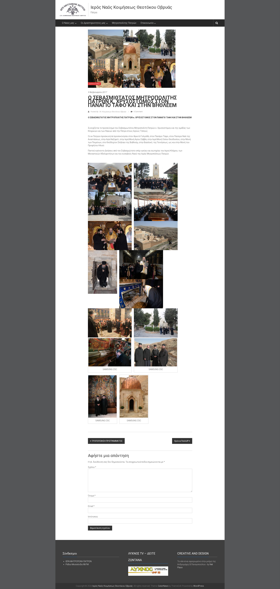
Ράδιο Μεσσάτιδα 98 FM (77, 564)
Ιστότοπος (93, 516)
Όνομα (92, 496)
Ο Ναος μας (68, 23)
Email (91, 506)
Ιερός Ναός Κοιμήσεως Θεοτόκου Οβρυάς (131, 7)
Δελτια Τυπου (94, 84)
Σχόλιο (92, 467)
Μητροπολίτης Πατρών (124, 23)
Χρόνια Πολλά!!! (181, 441)
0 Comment (138, 112)
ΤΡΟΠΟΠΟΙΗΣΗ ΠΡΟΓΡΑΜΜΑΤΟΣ (107, 441)
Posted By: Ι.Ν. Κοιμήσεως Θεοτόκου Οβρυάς (108, 112)
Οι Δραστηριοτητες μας (93, 23)
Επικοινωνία (147, 23)
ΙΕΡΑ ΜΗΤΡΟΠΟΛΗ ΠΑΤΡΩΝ (79, 561)
